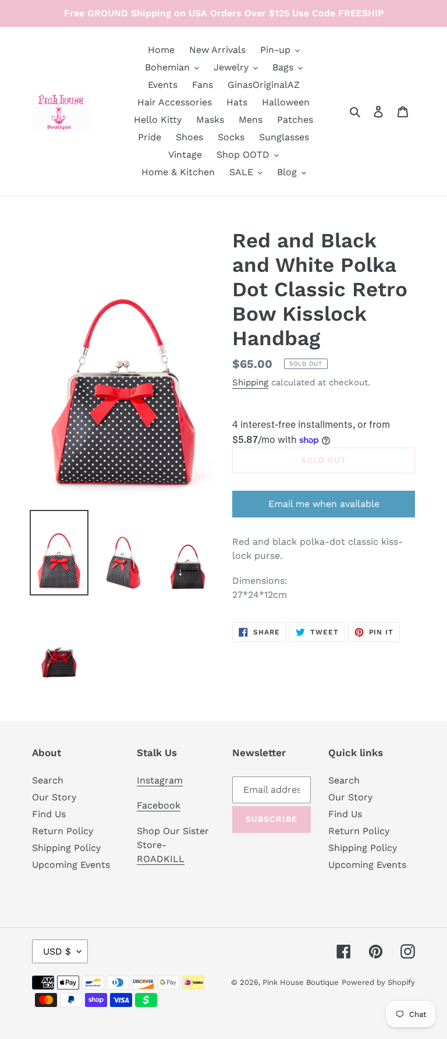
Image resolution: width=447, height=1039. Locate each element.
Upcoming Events (71, 864)
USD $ (57, 951)
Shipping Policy (66, 847)
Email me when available (323, 503)
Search (47, 780)
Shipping (250, 382)
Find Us (49, 814)
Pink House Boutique (300, 982)
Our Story (54, 797)
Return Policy (62, 830)
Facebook (158, 805)
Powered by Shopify (378, 982)
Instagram (160, 780)
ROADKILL (161, 858)
